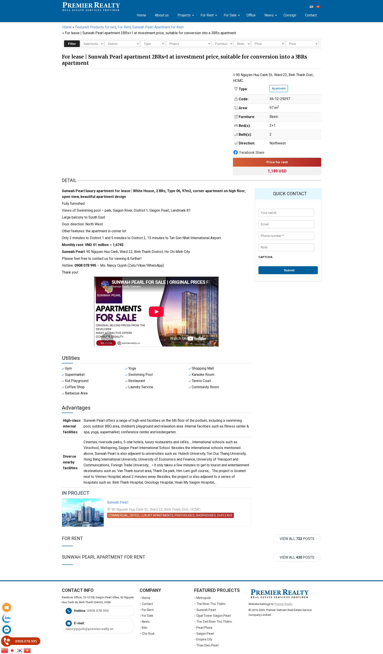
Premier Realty (91, 6)
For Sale (147, 615)
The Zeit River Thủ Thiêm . (214, 621)
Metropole (203, 598)
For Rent (72, 538)
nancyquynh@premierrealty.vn (89, 629)
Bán (144, 627)
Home (67, 27)
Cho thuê (148, 633)
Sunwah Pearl (117, 502)
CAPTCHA (265, 257)
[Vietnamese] (27, 650)
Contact (147, 604)
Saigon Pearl (205, 633)
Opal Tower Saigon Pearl (213, 615)
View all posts (297, 539)
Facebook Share (251, 152)
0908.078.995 (98, 611)
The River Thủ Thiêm (211, 604)
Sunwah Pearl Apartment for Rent (103, 557)
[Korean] (20, 650)
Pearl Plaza (204, 627)
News (146, 621)
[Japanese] (12, 650)
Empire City (204, 639)
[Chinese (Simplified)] (5, 650)
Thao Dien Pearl (207, 645)
